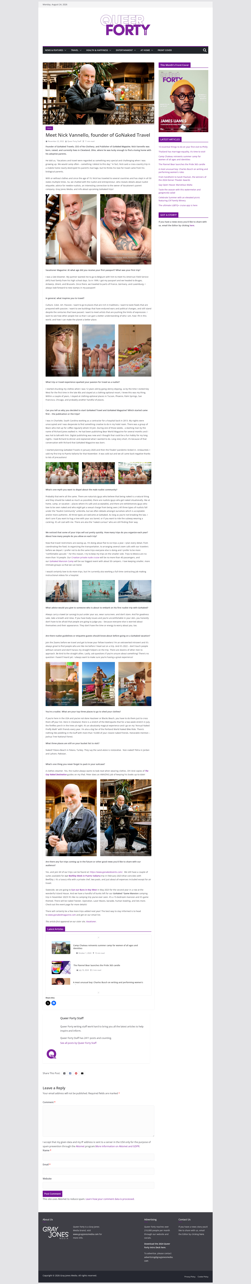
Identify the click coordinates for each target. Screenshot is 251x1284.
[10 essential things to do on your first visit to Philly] (61, 984)
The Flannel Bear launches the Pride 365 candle (96, 945)
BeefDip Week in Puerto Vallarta (85, 875)
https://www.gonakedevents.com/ (106, 872)
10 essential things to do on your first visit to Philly (98, 982)
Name (47, 1150)
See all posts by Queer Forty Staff (78, 1043)
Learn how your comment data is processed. (110, 1199)
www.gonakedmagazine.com (62, 914)
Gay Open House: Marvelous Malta (175, 184)
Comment (49, 1102)
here (192, 225)
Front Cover (165, 50)
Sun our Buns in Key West (84, 889)
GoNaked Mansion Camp (62, 561)
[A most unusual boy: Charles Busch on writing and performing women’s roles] (61, 964)
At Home (145, 50)
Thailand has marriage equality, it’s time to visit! (182, 151)
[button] (64, 50)
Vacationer (91, 921)
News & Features (54, 50)
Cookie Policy (203, 1276)
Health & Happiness (97, 50)
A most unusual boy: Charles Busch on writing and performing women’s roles (108, 964)
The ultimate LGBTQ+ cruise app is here (178, 205)
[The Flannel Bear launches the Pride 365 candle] (61, 947)
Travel (74, 50)
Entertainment (124, 50)
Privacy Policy (189, 1276)
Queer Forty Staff (74, 141)
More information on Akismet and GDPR (117, 1146)
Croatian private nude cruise (85, 557)
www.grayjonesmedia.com (86, 1234)
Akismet (80, 1146)
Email (47, 1164)
